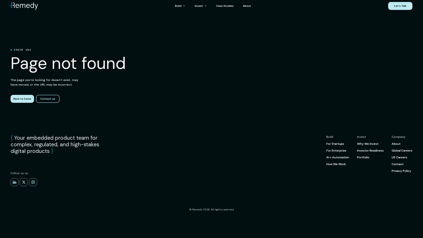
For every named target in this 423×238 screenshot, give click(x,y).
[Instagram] (33, 182)
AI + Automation (337, 157)
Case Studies (225, 6)
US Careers (399, 157)
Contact (398, 164)
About (247, 6)
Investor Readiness (370, 151)
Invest (199, 6)
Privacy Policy (401, 171)
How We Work (336, 164)
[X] (24, 182)
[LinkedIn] (15, 182)
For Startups (335, 144)
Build (178, 6)
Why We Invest (367, 144)
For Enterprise (336, 151)
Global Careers (402, 151)
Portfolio (363, 157)
